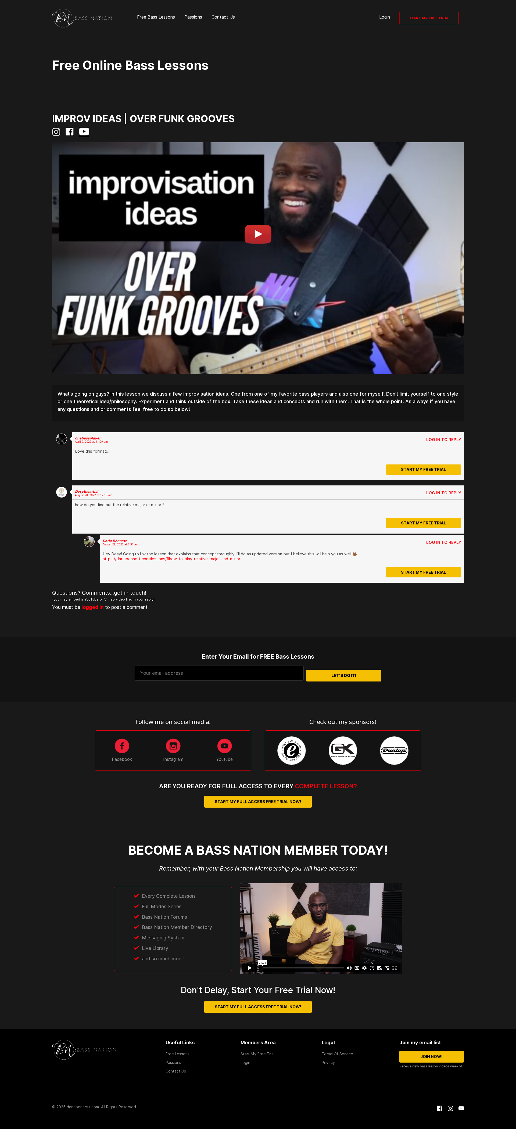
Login (384, 17)
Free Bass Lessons (156, 17)
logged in (111, 606)
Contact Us (223, 17)
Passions (193, 17)
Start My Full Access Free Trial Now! (258, 801)
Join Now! (431, 1056)
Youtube (224, 759)
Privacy (328, 1062)
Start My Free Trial (428, 18)
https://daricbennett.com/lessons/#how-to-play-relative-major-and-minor (171, 558)
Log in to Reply (443, 439)
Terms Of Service (337, 1054)
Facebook (122, 759)
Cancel (446, 470)
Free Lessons (177, 1054)
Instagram (173, 759)
